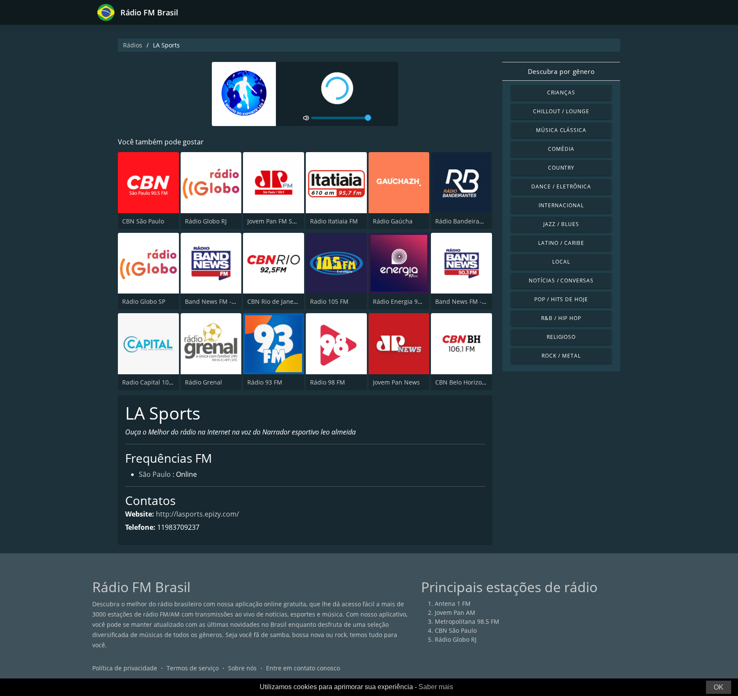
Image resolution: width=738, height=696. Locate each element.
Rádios (132, 45)
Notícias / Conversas (561, 280)
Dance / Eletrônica (561, 186)
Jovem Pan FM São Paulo (281, 221)
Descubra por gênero (561, 71)
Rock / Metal (561, 355)
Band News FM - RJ (462, 301)
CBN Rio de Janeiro (274, 301)
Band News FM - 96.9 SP (219, 301)
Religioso (561, 337)
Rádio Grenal (203, 382)
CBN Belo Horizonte (463, 382)
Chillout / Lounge (561, 111)
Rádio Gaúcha (393, 221)
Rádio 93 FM (264, 382)
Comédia (561, 149)
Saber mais (436, 686)
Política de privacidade (124, 668)
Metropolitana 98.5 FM (467, 621)
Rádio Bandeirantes (463, 221)
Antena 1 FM (453, 603)
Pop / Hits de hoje (561, 299)
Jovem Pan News (396, 382)
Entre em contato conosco (303, 668)
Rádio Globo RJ (206, 221)
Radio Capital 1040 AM (154, 382)
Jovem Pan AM (455, 612)
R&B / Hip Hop (561, 318)
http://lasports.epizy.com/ (197, 514)
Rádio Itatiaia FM (334, 221)
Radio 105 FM (329, 301)
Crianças (561, 92)
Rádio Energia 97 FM (402, 301)
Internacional (561, 205)
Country (561, 167)
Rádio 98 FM (327, 382)
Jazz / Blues (561, 224)
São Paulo (155, 474)
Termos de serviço (193, 668)
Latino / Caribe (561, 243)
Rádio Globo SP (143, 301)
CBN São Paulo (143, 221)
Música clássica (561, 130)
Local (561, 261)
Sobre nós (242, 668)
